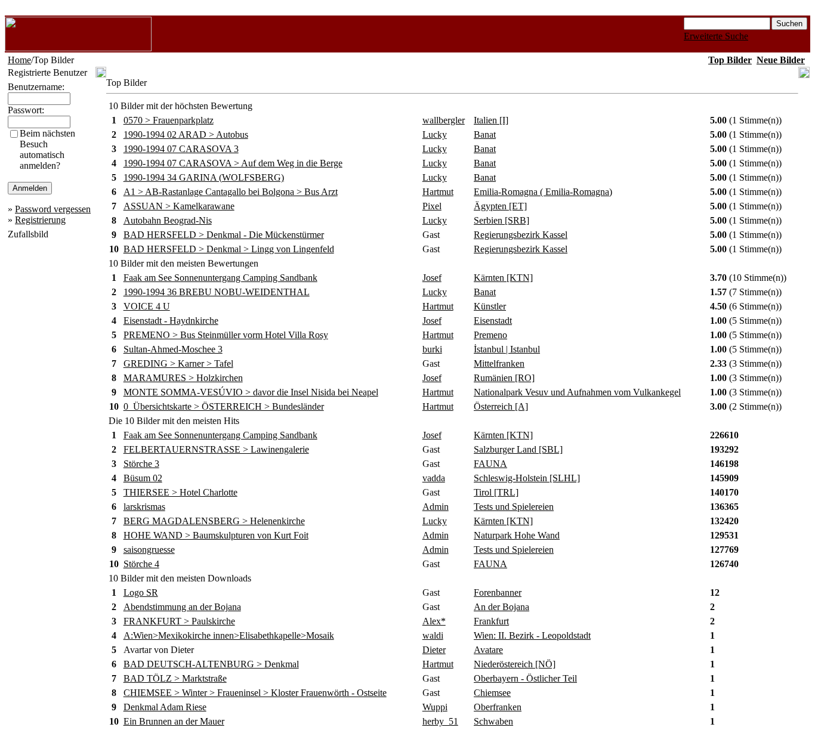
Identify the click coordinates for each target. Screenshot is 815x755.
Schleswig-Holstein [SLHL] (527, 478)
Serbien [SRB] (501, 220)
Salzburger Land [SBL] (518, 449)
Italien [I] (491, 120)
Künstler (490, 306)
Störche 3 (141, 464)
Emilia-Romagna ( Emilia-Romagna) (543, 192)
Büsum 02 (143, 478)
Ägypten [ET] (500, 206)
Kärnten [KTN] (503, 278)
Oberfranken (497, 707)
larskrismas (144, 507)
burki (432, 349)
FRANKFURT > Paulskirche (179, 621)
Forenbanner (497, 592)
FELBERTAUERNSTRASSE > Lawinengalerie (216, 449)
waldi (432, 635)
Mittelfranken (499, 363)
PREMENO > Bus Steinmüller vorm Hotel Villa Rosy (226, 335)
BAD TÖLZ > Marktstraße (175, 678)
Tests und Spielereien (514, 507)
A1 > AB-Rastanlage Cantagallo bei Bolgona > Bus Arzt (231, 192)
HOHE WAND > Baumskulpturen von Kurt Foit (216, 535)
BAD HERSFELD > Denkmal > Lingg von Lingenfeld (229, 249)
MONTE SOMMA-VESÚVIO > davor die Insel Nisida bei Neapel (251, 392)
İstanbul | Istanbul (507, 349)
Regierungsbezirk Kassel (520, 235)
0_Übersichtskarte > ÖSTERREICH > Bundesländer (224, 406)
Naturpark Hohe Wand (517, 535)
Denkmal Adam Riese (165, 707)
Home (19, 60)
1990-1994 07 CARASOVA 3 (181, 149)
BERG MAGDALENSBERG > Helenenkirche (214, 521)
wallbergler (443, 120)
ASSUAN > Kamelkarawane (179, 206)
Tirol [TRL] (496, 492)
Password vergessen (53, 209)
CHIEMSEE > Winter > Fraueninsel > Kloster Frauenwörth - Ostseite (255, 693)
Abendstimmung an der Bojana (182, 607)
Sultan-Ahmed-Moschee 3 (173, 349)
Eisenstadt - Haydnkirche (171, 320)
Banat (485, 134)
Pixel (432, 206)
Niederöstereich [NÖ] (514, 664)
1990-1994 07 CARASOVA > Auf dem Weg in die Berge (233, 163)
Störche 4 (141, 564)
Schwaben (493, 721)
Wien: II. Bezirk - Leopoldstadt (532, 635)
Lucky (434, 134)
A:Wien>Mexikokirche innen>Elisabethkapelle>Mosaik (229, 635)
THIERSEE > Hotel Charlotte (180, 492)
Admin (435, 507)
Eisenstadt (493, 320)
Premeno (490, 335)
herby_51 (440, 721)
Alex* (434, 621)
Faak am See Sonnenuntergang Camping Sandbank (220, 278)
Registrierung (40, 220)
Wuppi (434, 707)
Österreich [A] (501, 406)
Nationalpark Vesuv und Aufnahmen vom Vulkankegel (577, 392)
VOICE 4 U (147, 306)
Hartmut (437, 192)
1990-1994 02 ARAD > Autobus (186, 134)
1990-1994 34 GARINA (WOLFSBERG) (204, 177)
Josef (432, 278)
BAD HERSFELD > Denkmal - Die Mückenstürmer (224, 235)
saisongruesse (149, 549)
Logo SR (141, 592)
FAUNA (490, 464)
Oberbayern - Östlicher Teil (525, 678)
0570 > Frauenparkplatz (169, 120)
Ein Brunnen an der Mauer (174, 721)
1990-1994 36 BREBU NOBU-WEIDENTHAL (217, 292)
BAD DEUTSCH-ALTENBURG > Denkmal (211, 664)
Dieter (434, 650)
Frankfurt (491, 621)
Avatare (488, 650)
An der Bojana (501, 607)
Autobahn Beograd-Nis (168, 220)
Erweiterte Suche (716, 36)
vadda (433, 478)
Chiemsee (492, 693)
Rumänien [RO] (504, 378)
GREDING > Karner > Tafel (178, 363)
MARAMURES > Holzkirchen (183, 378)
